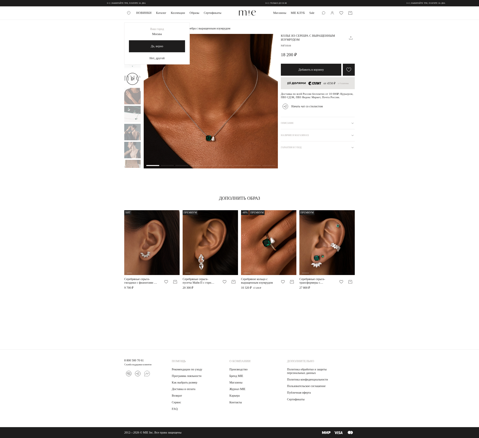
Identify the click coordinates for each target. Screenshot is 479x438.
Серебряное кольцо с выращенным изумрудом (257, 280)
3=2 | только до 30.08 (256, 3)
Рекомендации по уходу (187, 369)
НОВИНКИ (144, 12)
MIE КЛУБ (298, 12)
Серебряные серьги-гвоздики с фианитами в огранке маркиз (139, 280)
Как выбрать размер (184, 382)
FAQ (175, 408)
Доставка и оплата (183, 389)
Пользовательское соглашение (306, 386)
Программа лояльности (187, 375)
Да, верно (157, 46)
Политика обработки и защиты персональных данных (307, 371)
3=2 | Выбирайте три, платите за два (107, 3)
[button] (152, 166)
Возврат (177, 395)
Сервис (176, 402)
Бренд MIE (236, 375)
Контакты (235, 402)
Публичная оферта (299, 392)
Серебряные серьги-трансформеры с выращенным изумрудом (315, 280)
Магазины (279, 12)
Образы (194, 12)
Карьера (234, 395)
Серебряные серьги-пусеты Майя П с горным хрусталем (199, 280)
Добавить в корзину (311, 69)
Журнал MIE (237, 389)
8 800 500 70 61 (134, 360)
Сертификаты (212, 12)
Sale (311, 12)
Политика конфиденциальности (307, 379)
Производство (238, 369)
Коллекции (178, 12)
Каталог (161, 12)
